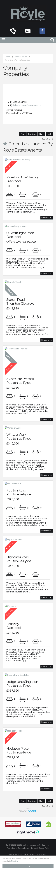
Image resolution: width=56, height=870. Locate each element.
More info (14, 861)
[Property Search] (52, 39)
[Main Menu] (3, 40)
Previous (31, 134)
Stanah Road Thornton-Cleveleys (20, 301)
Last (49, 134)
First (22, 134)
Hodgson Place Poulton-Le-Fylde (18, 750)
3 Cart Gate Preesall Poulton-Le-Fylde (20, 381)
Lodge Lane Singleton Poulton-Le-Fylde (22, 684)
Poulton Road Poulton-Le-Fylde (18, 492)
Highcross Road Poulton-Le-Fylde (18, 559)
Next (41, 134)
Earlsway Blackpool (13, 626)
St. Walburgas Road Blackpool (20, 235)
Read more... (46, 217)
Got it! (28, 866)
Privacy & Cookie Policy (40, 848)
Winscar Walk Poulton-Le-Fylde (18, 436)
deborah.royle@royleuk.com (26, 105)
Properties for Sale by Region (18, 848)
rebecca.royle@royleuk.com (38, 845)
